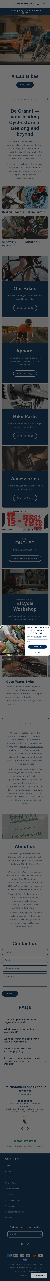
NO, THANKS (37, 652)
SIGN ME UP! (37, 646)
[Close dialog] (48, 627)
